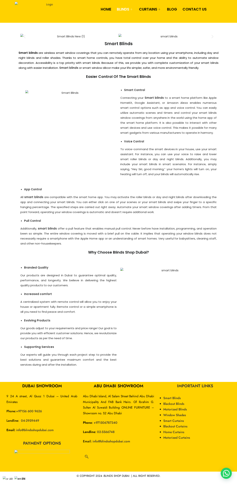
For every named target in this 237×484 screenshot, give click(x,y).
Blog (172, 9)
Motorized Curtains (176, 437)
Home (106, 9)
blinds (38, 197)
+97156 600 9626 (29, 411)
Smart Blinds (172, 398)
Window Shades (174, 415)
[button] (24, 36)
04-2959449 (30, 420)
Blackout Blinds (173, 404)
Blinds (123, 9)
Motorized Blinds (175, 409)
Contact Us (195, 9)
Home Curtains (173, 432)
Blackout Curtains (175, 426)
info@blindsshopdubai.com (35, 430)
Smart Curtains (173, 421)
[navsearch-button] (86, 457)
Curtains (148, 9)
